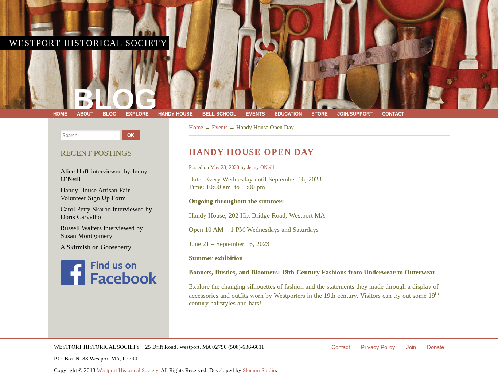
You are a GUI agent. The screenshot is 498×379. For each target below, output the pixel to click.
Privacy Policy (378, 347)
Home (60, 114)
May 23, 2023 (224, 167)
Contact (393, 114)
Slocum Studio (259, 370)
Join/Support (355, 114)
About (85, 114)
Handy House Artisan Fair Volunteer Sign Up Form (95, 194)
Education (288, 114)
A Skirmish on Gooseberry (96, 247)
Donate (435, 347)
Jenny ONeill (260, 167)
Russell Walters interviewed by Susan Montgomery (102, 231)
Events (255, 114)
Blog (109, 114)
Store (319, 114)
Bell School (219, 114)
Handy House (175, 114)
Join (411, 347)
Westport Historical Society (88, 43)
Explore (137, 114)
